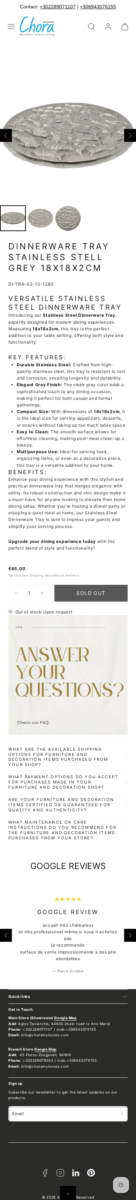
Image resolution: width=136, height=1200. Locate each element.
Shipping (37, 575)
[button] (11, 26)
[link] (108, 26)
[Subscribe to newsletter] (122, 1113)
